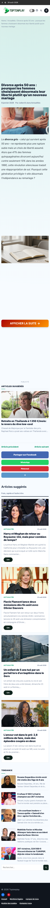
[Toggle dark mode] (32, 10)
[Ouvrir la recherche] (41, 10)
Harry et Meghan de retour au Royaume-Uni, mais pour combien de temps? (25, 536)
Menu (46, 10)
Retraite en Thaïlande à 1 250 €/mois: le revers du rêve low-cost (23, 423)
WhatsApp (25, 462)
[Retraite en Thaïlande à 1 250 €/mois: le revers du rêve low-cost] (25, 404)
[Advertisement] (25, 55)
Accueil (4, 899)
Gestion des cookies (9, 903)
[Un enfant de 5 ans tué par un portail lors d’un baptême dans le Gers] (25, 648)
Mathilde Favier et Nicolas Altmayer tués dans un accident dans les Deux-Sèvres (32, 832)
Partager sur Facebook (25, 455)
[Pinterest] (5, 2)
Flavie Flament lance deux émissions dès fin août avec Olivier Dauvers (21, 605)
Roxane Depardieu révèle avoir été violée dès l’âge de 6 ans (32, 778)
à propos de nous (32, 899)
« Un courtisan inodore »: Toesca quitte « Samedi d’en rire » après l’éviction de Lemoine (30, 813)
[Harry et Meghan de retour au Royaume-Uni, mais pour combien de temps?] (25, 512)
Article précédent (9, 447)
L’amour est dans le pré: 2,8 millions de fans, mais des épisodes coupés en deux (21, 738)
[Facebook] (2, 2)
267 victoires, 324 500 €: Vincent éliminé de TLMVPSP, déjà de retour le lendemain (31, 851)
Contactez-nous (26, 903)
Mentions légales (16, 899)
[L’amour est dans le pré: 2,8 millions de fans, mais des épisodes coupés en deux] (25, 713)
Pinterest (25, 469)
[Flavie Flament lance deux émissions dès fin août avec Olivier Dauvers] (25, 580)
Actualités (11, 21)
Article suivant (41, 447)
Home (3, 21)
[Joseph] (37, 10)
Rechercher (46, 867)
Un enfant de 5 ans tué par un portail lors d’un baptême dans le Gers (24, 673)
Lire (8, 560)
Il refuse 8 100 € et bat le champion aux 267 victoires (30, 795)
